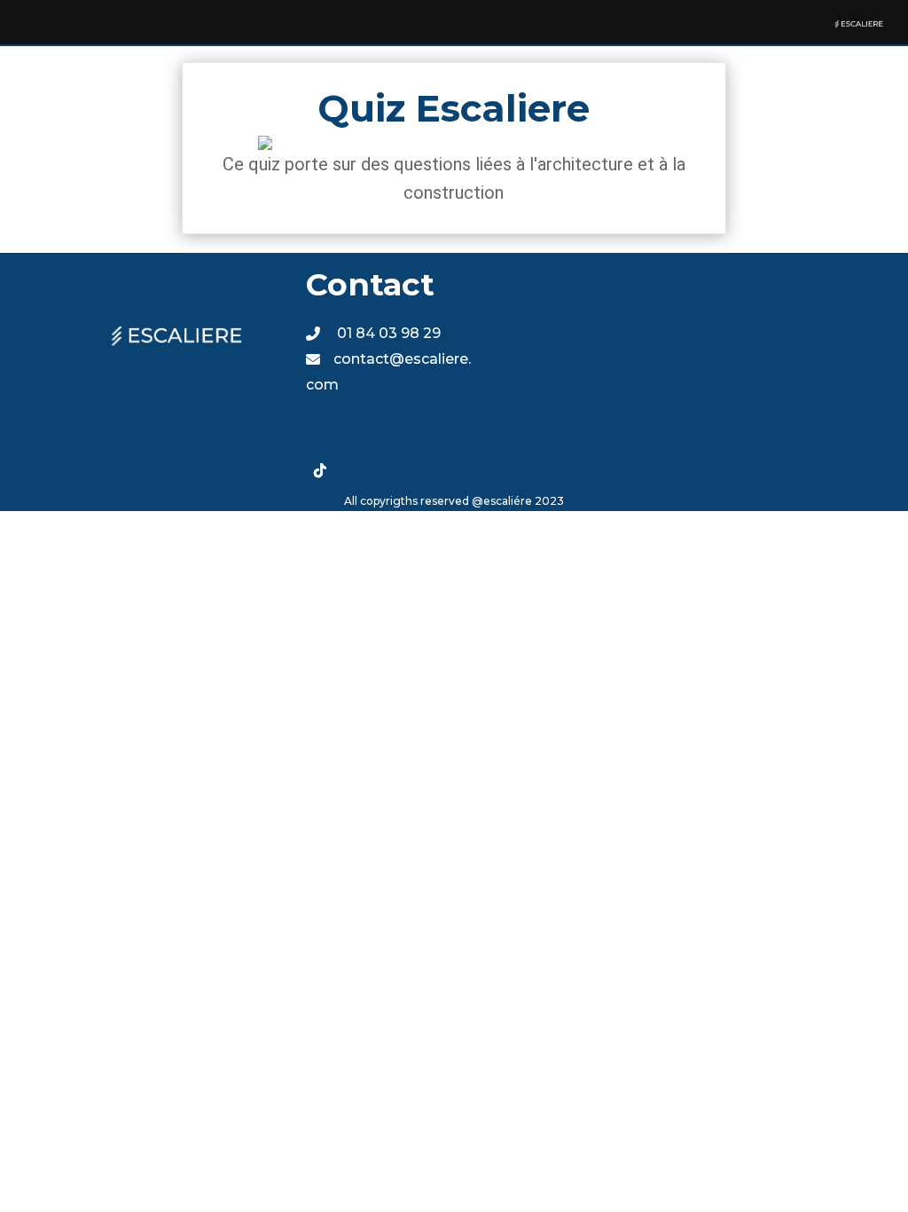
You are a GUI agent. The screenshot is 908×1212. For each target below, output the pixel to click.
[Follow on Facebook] (320, 435)
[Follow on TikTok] (320, 470)
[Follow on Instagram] (391, 435)
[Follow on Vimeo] (355, 470)
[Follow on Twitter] (355, 435)
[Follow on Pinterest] (426, 435)
